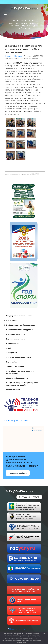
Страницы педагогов (15, 334)
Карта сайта (11, 362)
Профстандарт (12, 343)
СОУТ (8, 348)
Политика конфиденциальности (15, 421)
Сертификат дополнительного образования (20, 372)
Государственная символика (19, 316)
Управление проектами (16, 339)
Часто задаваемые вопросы (18, 357)
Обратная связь (13, 390)
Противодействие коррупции (19, 330)
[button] (5, 13)
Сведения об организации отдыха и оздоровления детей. (22, 384)
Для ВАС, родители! (15, 367)
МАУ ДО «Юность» (24, 8)
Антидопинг (11, 353)
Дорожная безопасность (17, 378)
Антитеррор (11, 320)
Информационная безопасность (20, 325)
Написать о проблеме (18, 473)
